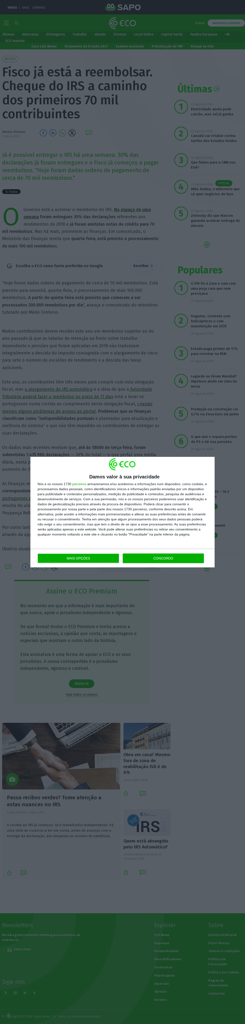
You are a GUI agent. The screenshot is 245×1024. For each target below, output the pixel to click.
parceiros (79, 484)
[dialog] (122, 512)
